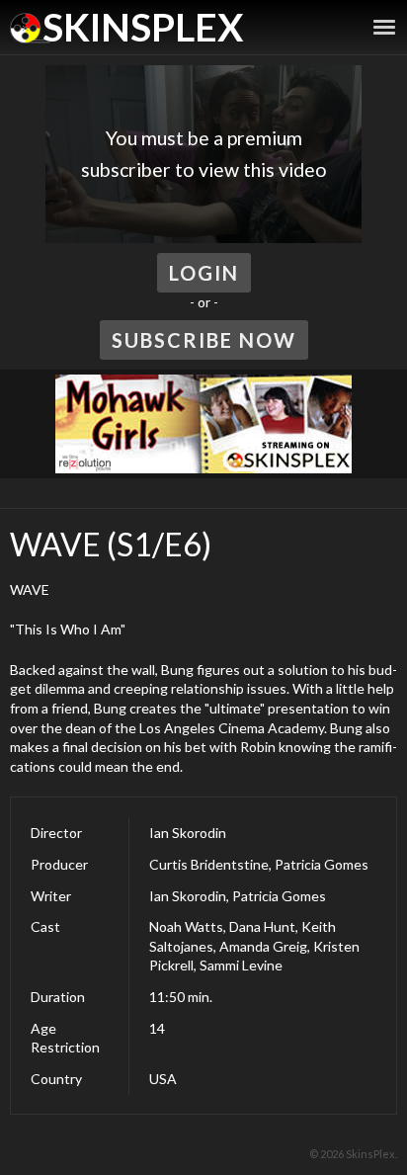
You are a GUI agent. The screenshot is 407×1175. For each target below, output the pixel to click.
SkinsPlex (142, 26)
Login (204, 273)
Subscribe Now (204, 340)
